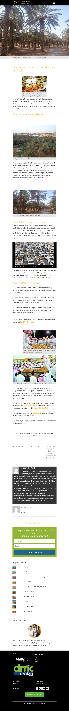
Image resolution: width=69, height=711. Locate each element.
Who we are (16, 683)
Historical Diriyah (29, 596)
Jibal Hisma (27, 582)
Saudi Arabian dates (26, 322)
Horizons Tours (51, 453)
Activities (53, 446)
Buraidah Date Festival (40, 408)
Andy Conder (18, 446)
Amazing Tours (51, 449)
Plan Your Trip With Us (34, 695)
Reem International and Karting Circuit (37, 577)
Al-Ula (26, 601)
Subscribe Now (34, 552)
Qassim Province (50, 456)
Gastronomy (52, 451)
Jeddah (37, 659)
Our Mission (16, 688)
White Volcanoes (29, 572)
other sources (47, 273)
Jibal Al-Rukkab (29, 606)
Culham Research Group (30, 406)
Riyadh (37, 657)
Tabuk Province (29, 591)
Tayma (26, 567)
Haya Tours (36, 413)
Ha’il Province (28, 611)
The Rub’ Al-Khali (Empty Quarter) (35, 587)
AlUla (36, 661)
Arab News (32, 273)
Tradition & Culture (50, 458)
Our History (16, 686)
